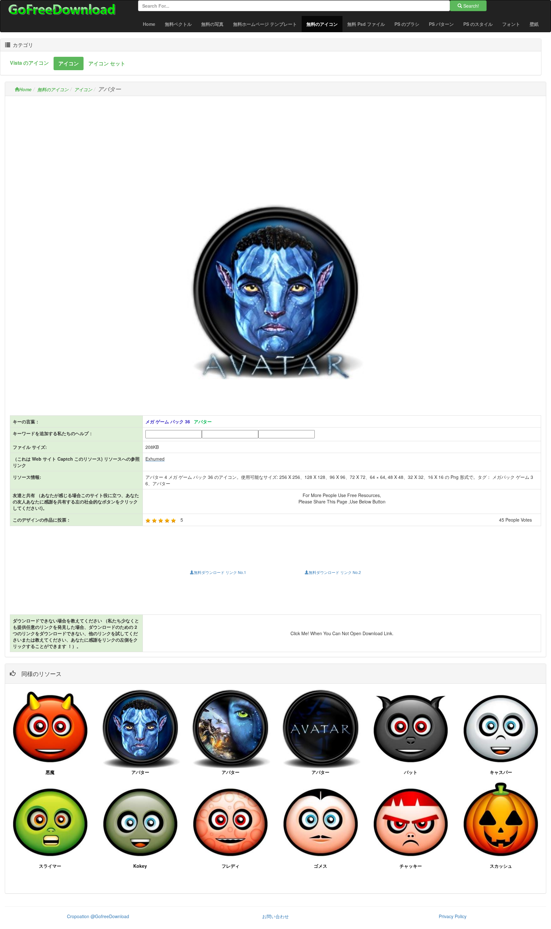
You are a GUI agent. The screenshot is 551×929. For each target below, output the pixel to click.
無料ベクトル (178, 24)
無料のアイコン (324, 23)
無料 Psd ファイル (366, 24)
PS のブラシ (406, 24)
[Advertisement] (275, 145)
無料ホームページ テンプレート (265, 24)
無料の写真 (212, 24)
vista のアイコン (29, 62)
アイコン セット (106, 63)
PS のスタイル (478, 24)
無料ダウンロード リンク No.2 (335, 572)
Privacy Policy (453, 916)
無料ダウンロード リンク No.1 (220, 572)
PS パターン (441, 24)
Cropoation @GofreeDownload (98, 916)
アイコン (68, 63)
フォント (511, 24)
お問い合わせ (275, 916)
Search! (470, 6)
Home (149, 24)
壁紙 (534, 24)
